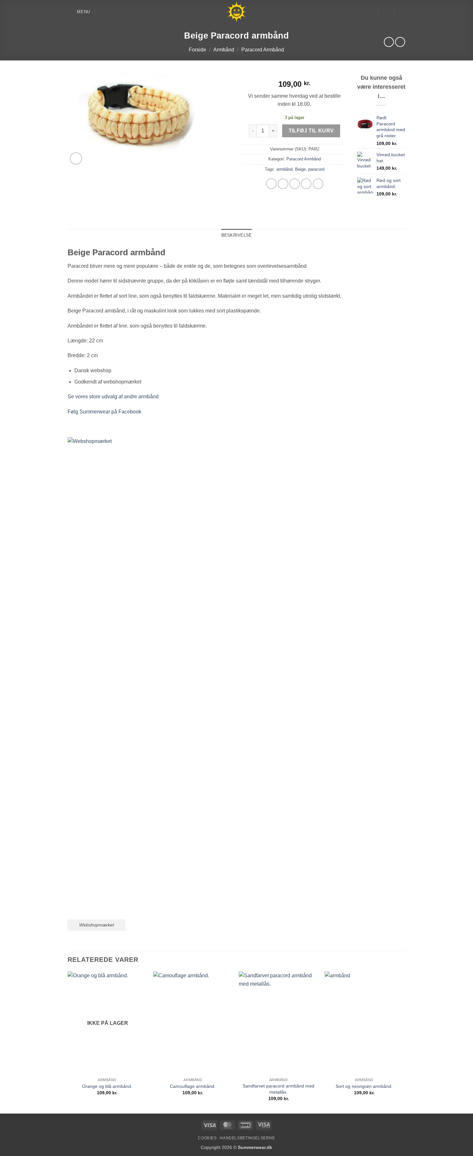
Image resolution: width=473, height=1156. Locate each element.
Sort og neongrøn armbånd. (364, 1086)
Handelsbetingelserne (247, 1138)
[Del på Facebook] (271, 183)
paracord (316, 169)
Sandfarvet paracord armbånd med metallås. (278, 1089)
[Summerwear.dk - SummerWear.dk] (236, 11)
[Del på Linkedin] (318, 183)
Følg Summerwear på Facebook (104, 411)
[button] (79, 12)
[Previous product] (400, 42)
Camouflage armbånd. (193, 1086)
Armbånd (223, 49)
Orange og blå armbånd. (107, 1086)
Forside (197, 49)
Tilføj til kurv (311, 130)
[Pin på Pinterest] (306, 183)
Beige (300, 169)
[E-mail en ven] (294, 183)
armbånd (284, 169)
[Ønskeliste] (370, 12)
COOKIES (207, 1138)
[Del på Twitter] (283, 183)
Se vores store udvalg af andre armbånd (113, 396)
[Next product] (389, 42)
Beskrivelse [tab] (236, 235)
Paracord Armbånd (262, 49)
